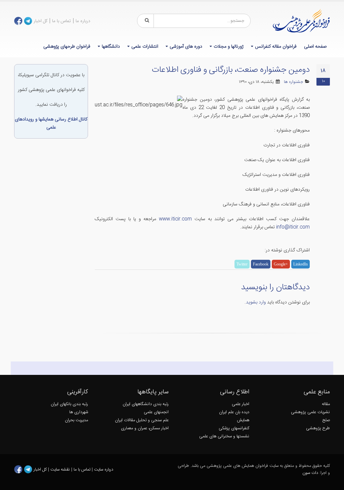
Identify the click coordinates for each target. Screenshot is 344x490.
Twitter (242, 264)
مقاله (326, 404)
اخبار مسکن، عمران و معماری (145, 428)
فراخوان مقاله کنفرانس (276, 47)
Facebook (260, 264)
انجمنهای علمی (156, 412)
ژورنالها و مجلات (229, 47)
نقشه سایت (60, 469)
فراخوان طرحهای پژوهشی (66, 47)
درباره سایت (103, 469)
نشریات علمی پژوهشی (310, 412)
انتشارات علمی (144, 47)
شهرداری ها (78, 412)
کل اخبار (40, 21)
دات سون (310, 473)
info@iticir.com (293, 227)
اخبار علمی (240, 404)
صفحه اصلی (315, 47)
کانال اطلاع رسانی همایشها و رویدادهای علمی (51, 123)
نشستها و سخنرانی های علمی (224, 436)
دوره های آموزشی (186, 47)
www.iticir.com (175, 219)
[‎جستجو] (146, 21)
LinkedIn (300, 264)
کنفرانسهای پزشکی (234, 428)
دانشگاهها (111, 47)
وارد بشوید (256, 302)
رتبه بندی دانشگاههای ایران (146, 404)
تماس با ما (61, 21)
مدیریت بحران (76, 420)
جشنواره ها (293, 82)
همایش (243, 420)
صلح (326, 420)
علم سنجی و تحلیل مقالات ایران (142, 420)
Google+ (281, 264)
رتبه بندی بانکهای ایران (69, 404)
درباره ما (83, 21)
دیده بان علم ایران (234, 412)
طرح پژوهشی (318, 428)
